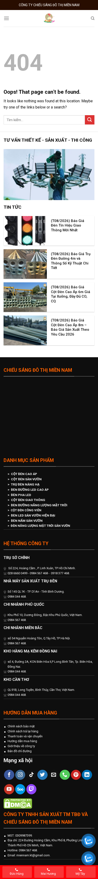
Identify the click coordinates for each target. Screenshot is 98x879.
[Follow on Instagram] (20, 775)
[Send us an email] (54, 775)
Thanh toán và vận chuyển (25, 736)
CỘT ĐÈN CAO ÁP (24, 474)
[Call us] (65, 775)
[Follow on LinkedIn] (87, 775)
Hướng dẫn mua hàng (22, 741)
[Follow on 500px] (20, 789)
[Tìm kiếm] (92, 18)
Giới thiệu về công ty (21, 746)
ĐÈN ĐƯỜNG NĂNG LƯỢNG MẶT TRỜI (39, 505)
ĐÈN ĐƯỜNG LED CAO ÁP (30, 489)
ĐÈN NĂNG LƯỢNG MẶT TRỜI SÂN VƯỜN (40, 525)
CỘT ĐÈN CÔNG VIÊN (26, 510)
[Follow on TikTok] (31, 775)
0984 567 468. (28, 850)
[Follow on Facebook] (9, 775)
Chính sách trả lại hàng (23, 731)
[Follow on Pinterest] (76, 775)
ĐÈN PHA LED (21, 495)
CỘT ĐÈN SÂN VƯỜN (26, 479)
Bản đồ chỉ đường (20, 751)
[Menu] (6, 18)
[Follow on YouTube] (9, 789)
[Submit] (89, 119)
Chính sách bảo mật (21, 726)
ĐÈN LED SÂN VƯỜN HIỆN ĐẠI (33, 515)
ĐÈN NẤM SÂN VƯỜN (27, 520)
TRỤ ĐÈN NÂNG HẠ (25, 484)
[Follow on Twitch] (31, 789)
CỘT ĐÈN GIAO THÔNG (28, 500)
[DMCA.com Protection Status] (18, 803)
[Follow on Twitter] (42, 775)
